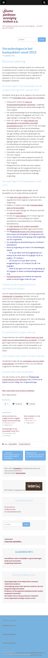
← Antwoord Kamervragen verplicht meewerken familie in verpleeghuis (11, 455)
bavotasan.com (36, 655)
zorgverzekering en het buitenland (14, 379)
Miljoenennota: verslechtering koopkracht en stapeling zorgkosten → (35, 455)
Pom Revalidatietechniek (12, 512)
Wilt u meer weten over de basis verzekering (18, 390)
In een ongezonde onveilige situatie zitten (19, 598)
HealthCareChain (10, 509)
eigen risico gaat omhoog (19, 197)
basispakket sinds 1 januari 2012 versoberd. (28, 98)
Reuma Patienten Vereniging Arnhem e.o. (30, 652)
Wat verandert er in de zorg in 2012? (32, 417)
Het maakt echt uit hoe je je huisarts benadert (21, 596)
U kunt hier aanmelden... (13, 541)
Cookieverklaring (8, 643)
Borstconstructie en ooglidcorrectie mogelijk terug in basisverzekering (11, 418)
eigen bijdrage (21, 216)
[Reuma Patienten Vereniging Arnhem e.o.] (10, 14)
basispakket (13, 444)
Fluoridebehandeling (14, 276)
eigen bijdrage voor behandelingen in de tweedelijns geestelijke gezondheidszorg (22, 123)
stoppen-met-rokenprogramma (31, 231)
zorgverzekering (24, 444)
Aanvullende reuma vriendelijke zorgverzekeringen (23, 558)
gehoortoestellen (16, 213)
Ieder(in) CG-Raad (8, 625)
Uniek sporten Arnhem (12, 561)
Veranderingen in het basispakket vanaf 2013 (10, 430)
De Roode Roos (9, 507)
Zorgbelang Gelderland (12, 563)
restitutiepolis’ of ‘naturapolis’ (12, 296)
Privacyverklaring (8, 634)
